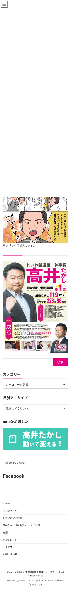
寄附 (5, 532)
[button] (62, 197)
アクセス (7, 547)
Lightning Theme (42, 580)
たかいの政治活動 (12, 517)
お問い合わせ (10, 554)
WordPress (23, 580)
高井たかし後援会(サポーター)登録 (21, 525)
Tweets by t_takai (14, 462)
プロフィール (10, 510)
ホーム (6, 503)
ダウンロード (10, 539)
